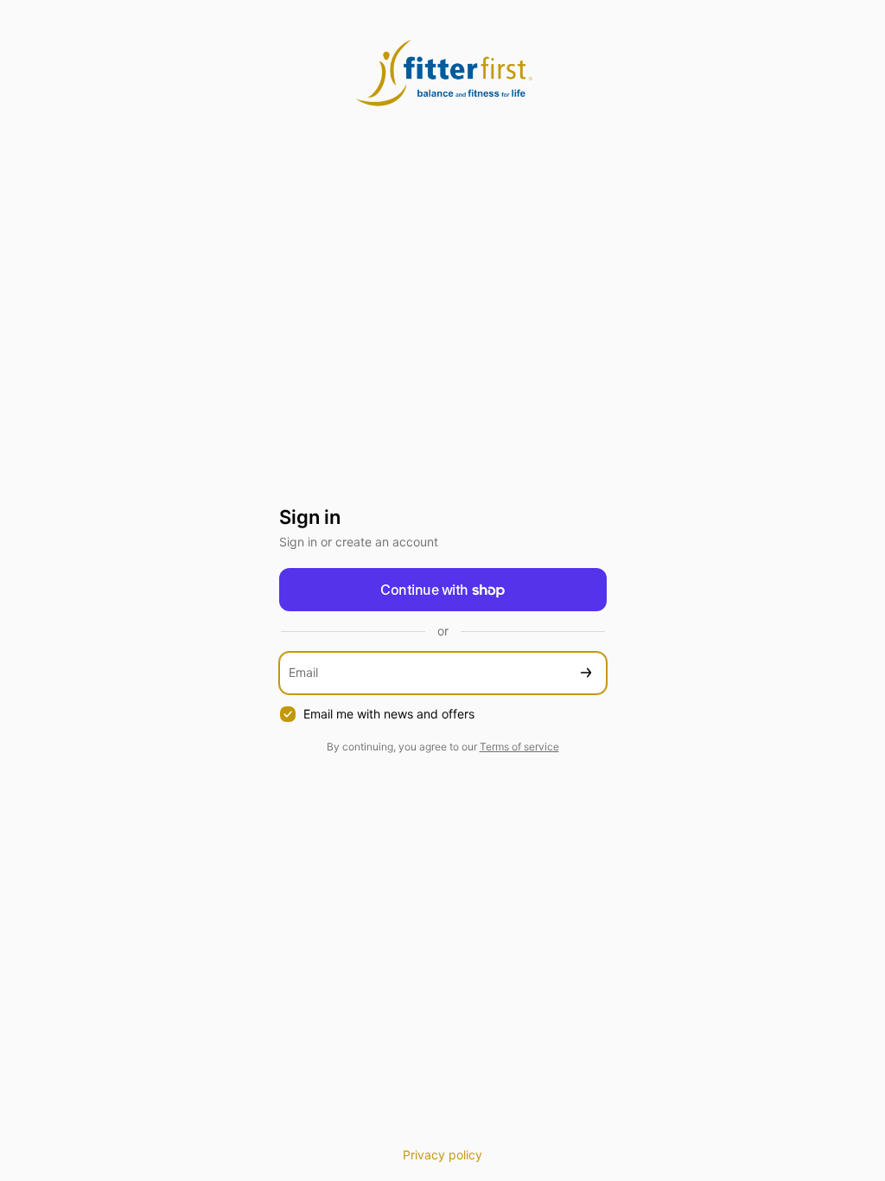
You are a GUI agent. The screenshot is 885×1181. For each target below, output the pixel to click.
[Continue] (586, 673)
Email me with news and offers (388, 713)
